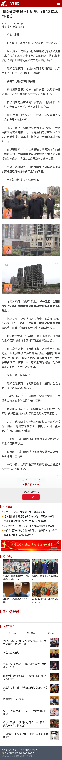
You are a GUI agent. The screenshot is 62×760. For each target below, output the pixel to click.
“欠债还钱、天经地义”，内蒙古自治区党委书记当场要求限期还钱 (24, 643)
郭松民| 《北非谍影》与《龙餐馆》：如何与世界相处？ (25, 677)
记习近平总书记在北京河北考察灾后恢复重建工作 (29, 525)
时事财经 (14, 3)
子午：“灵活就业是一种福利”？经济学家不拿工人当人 (24, 666)
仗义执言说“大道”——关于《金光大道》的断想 (24, 712)
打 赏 (31, 496)
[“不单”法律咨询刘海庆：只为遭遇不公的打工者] (16, 567)
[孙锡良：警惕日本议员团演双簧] (45, 567)
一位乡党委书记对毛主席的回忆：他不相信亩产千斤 (30, 530)
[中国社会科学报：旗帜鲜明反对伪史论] (45, 590)
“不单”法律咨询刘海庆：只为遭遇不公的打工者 (16, 578)
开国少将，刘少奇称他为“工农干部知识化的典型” (25, 736)
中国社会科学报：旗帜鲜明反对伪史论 (45, 601)
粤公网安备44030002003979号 (20, 753)
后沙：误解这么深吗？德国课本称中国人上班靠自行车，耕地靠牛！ (25, 724)
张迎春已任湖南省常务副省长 (19, 535)
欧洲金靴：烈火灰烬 (13, 699)
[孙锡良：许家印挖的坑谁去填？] (16, 590)
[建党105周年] (31, 550)
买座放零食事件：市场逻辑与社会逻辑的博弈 (25, 689)
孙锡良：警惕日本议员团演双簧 (45, 578)
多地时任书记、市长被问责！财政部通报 (24, 511)
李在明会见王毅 (11, 652)
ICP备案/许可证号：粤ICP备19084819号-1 (22, 749)
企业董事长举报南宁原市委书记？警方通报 (26, 521)
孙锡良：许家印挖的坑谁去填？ (15, 601)
